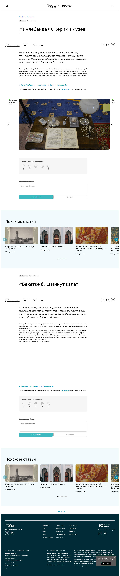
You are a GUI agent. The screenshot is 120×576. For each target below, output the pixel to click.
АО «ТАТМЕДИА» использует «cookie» (84, 559)
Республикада (73, 534)
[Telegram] (108, 44)
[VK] (7, 533)
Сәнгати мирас (47, 386)
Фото (50, 85)
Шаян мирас (72, 528)
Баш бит (21, 17)
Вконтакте (65, 89)
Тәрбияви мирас (60, 534)
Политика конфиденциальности (83, 566)
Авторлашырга (36, 197)
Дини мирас (59, 537)
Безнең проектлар (48, 537)
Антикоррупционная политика (55, 565)
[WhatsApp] (113, 44)
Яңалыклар (30, 17)
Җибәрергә (70, 197)
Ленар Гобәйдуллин (27, 85)
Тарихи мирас (60, 525)
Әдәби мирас (23, 276)
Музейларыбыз (61, 85)
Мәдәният (72, 531)
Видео (44, 531)
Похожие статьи (20, 222)
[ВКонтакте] (103, 44)
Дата (38, 45)
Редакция (23, 386)
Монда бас (106, 564)
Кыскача (22, 21)
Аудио (44, 534)
